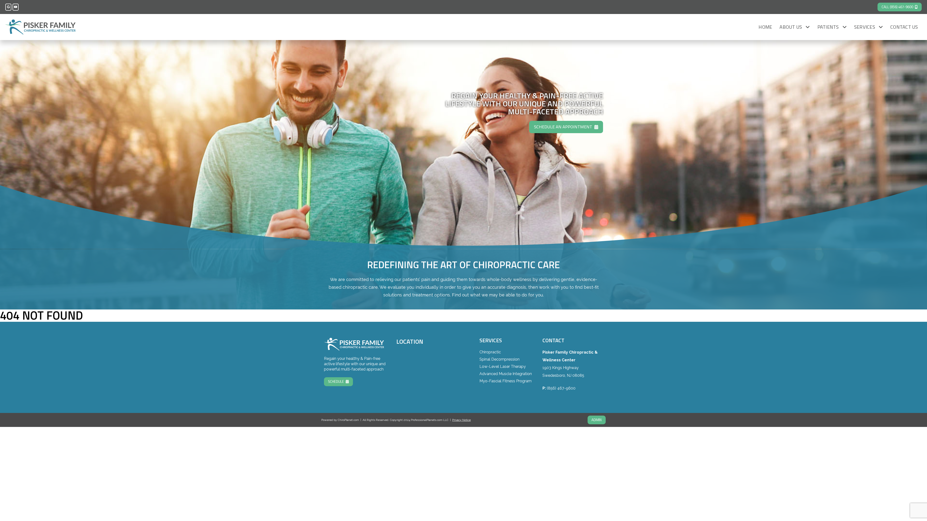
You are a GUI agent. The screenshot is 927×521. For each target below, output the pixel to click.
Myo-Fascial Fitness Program (505, 381)
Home (765, 27)
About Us (791, 27)
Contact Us (904, 27)
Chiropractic (490, 352)
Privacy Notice (461, 420)
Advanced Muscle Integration (505, 373)
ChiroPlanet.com (348, 420)
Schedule (336, 381)
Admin (596, 420)
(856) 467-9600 (561, 388)
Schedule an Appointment (563, 126)
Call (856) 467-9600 (897, 7)
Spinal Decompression (499, 359)
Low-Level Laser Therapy (502, 366)
